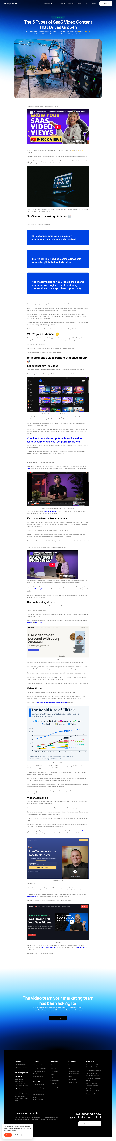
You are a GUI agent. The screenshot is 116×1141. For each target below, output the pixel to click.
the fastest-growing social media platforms (52, 702)
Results (79, 3)
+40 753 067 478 (20, 1065)
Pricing (94, 3)
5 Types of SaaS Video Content (93, 1079)
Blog (86, 3)
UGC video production (39, 1068)
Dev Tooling (54, 1071)
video (29, 468)
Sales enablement (38, 1085)
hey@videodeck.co (21, 1067)
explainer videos (81, 947)
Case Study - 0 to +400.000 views (73, 1072)
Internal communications (38, 1098)
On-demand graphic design (39, 1072)
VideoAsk (38, 622)
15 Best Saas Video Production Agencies (92, 1074)
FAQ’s (70, 1076)
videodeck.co (32, 896)
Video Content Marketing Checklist (92, 1090)
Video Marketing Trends (93, 1070)
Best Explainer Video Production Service (92, 1066)
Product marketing (38, 1094)
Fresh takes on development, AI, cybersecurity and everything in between (21, 1082)
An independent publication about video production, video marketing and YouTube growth (22, 1096)
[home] (11, 4)
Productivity (54, 1087)
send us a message (50, 511)
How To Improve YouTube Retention (92, 1085)
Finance (52, 1074)
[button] (48, 4)
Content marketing (38, 1088)
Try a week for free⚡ (90, 1123)
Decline (17, 1135)
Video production (38, 1065)
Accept (8, 1135)
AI (51, 1065)
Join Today (58, 1018)
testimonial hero (80, 831)
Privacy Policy (72, 1079)
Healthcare (53, 1084)
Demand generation (39, 1091)
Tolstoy (29, 622)
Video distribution (38, 1076)
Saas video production (48, 947)
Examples (71, 3)
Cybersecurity (54, 1080)
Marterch (53, 1068)
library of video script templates (38, 589)
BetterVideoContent (92, 1094)
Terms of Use (72, 1082)
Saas (52, 1077)
